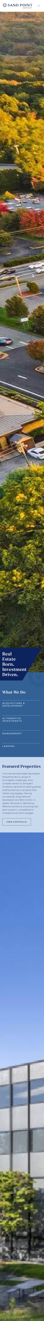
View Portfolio (16, 822)
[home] (17, 5)
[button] (38, 5)
